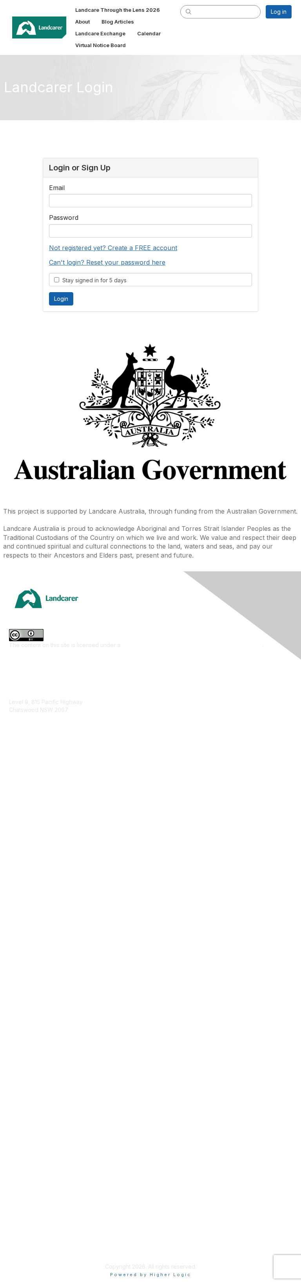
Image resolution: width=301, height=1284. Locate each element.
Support (19, 1188)
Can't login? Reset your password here (107, 262)
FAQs (15, 1177)
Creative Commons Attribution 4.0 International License (192, 645)
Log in (278, 11)
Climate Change (29, 784)
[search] (188, 11)
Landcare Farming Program (44, 1032)
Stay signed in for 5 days (93, 280)
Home (16, 1119)
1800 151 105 (24, 725)
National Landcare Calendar (45, 1142)
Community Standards (37, 1212)
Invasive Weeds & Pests (40, 831)
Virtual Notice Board (35, 1165)
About (16, 1130)
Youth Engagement (33, 889)
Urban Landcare (30, 866)
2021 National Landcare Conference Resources (70, 1021)
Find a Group (25, 952)
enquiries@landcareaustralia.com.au (55, 733)
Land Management (33, 842)
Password (63, 217)
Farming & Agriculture (36, 808)
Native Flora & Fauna (35, 854)
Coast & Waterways (34, 796)
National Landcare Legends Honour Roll (60, 1044)
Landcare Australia (32, 940)
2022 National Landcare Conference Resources (70, 1009)
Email (57, 188)
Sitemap (19, 1247)
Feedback (22, 1200)
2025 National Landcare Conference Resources (70, 998)
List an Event (25, 1153)
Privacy (18, 1235)
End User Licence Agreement (47, 1223)
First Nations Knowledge (40, 819)
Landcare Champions (36, 1056)
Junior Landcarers (32, 877)
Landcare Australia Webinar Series (53, 1067)
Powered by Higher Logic (150, 1274)
